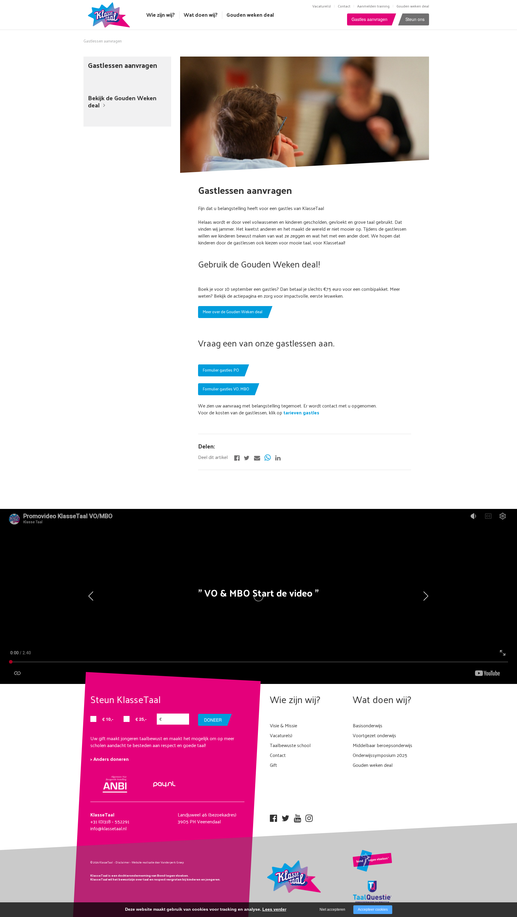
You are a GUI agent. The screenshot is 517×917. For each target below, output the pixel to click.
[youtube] (297, 816)
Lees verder (274, 909)
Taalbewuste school (290, 745)
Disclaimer (122, 862)
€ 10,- (107, 719)
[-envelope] (257, 457)
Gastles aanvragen (369, 19)
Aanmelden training (373, 6)
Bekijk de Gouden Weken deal (122, 101)
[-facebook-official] (236, 457)
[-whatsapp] (267, 457)
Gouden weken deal (412, 6)
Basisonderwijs (367, 725)
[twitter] (285, 816)
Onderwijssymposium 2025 (380, 755)
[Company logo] (110, 14)
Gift (273, 765)
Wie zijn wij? (160, 14)
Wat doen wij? (201, 14)
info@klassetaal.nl (108, 828)
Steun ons (415, 19)
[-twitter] (247, 457)
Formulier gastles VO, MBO (226, 389)
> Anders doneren (109, 759)
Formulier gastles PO (221, 370)
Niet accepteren (332, 909)
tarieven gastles (300, 412)
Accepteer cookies (373, 909)
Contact (344, 6)
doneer (213, 720)
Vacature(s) (321, 6)
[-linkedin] (277, 457)
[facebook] (273, 816)
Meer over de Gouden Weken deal (232, 311)
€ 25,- (141, 719)
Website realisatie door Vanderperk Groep (158, 862)
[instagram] (309, 816)
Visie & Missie (283, 725)
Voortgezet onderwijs (374, 735)
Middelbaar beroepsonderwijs (382, 745)
